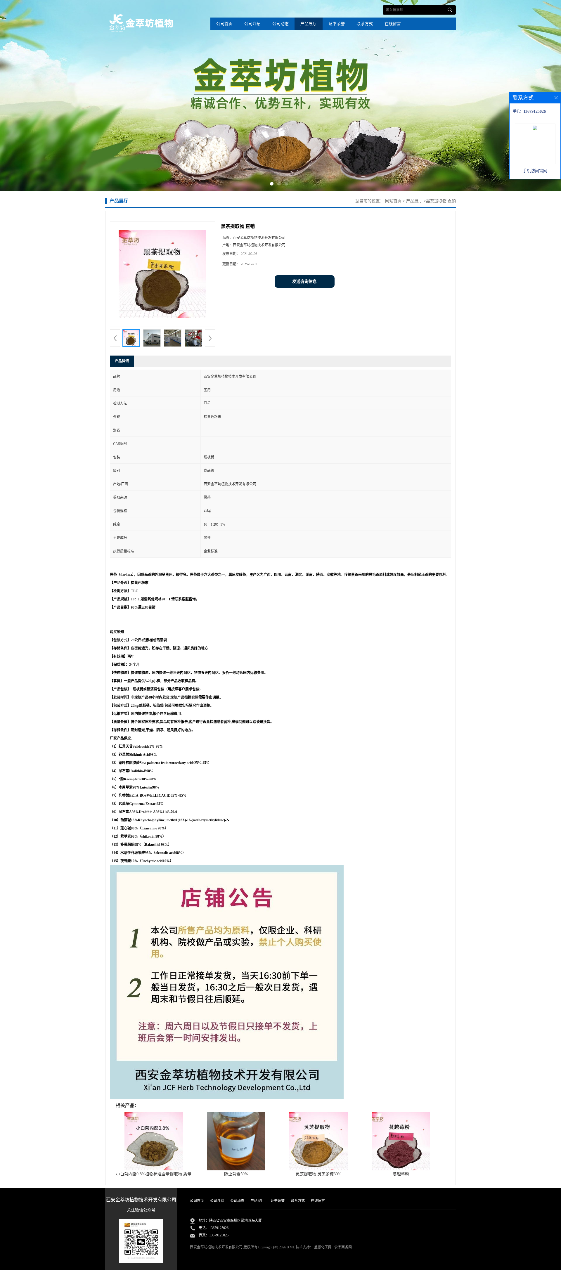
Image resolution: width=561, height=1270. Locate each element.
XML (291, 1247)
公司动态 (280, 24)
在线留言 (393, 24)
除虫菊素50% (236, 1174)
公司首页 (224, 24)
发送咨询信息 (304, 281)
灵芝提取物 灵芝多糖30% (318, 1174)
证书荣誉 (336, 24)
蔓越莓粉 (401, 1174)
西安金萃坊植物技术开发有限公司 (216, 1247)
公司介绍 (252, 24)
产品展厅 (308, 24)
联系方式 (364, 24)
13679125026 (218, 1228)
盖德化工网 (323, 1247)
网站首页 (393, 201)
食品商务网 (343, 1247)
